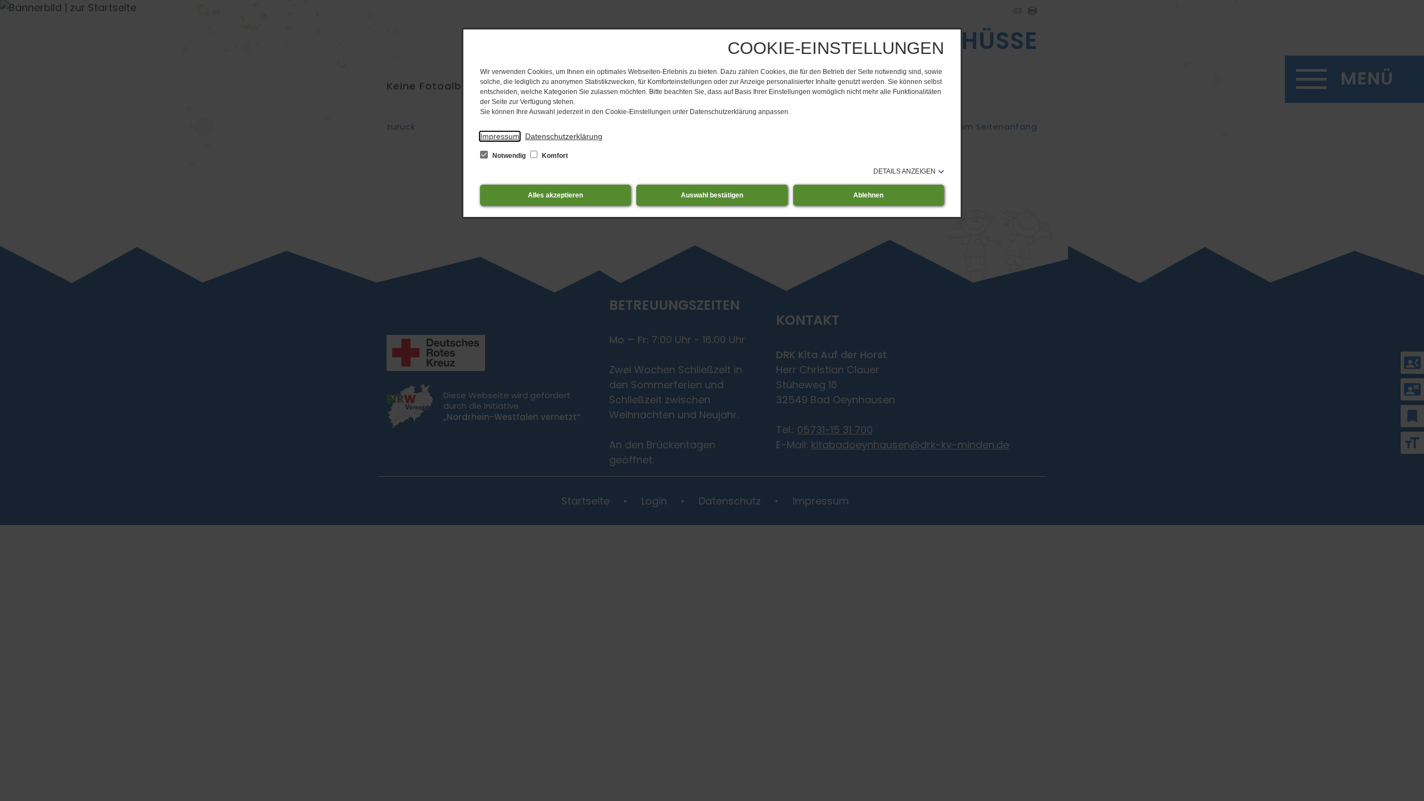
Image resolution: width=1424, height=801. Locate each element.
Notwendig (509, 156)
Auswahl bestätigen (712, 195)
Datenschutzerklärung (563, 136)
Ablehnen (868, 195)
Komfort (554, 156)
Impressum (500, 136)
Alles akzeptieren (555, 195)
